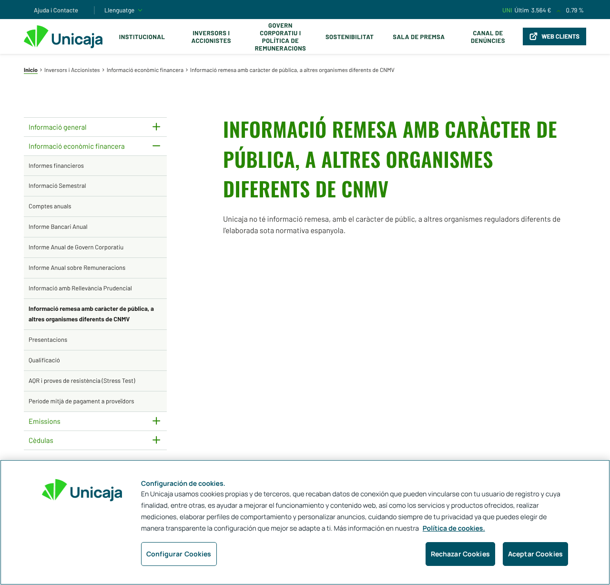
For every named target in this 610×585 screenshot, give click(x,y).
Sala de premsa (419, 37)
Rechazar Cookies (460, 553)
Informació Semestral (57, 185)
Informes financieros (56, 165)
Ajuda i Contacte (56, 10)
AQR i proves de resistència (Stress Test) (82, 380)
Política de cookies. (454, 528)
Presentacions (48, 339)
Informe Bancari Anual (58, 226)
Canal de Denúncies (488, 36)
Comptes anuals (50, 206)
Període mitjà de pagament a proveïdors (81, 401)
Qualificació (44, 360)
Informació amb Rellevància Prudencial (80, 288)
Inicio (31, 70)
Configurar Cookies (179, 553)
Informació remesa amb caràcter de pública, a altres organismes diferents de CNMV (91, 314)
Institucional (142, 37)
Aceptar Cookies (535, 553)
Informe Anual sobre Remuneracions (77, 267)
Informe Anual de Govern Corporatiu (76, 247)
